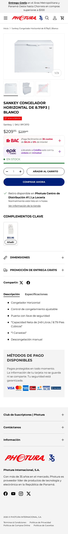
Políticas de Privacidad (40, 522)
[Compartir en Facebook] (28, 282)
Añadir (10, 242)
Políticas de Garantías (44, 525)
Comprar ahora (34, 181)
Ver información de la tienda (24, 205)
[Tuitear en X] (21, 282)
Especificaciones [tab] (36, 294)
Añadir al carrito (45, 171)
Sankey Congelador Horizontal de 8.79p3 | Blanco (35, 28)
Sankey (7, 124)
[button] (62, 18)
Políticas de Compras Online (16, 525)
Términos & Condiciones (14, 522)
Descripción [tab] (11, 294)
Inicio (6, 28)
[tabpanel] (34, 322)
